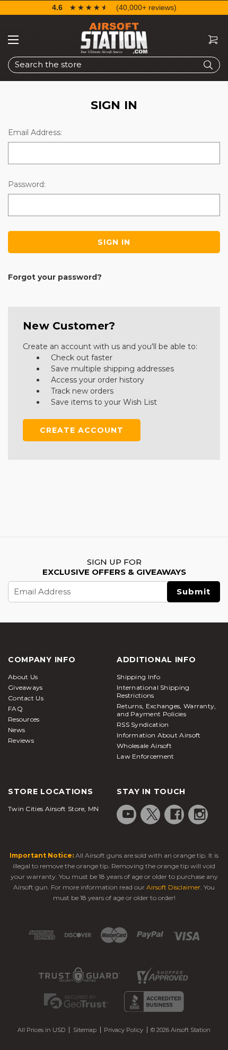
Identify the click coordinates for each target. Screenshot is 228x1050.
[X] (152, 814)
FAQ (15, 709)
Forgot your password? (55, 277)
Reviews (21, 740)
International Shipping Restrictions (153, 691)
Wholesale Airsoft (144, 746)
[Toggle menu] (13, 39)
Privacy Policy (123, 1030)
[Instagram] (199, 814)
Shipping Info (138, 677)
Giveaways (25, 687)
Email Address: (35, 132)
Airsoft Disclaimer (173, 887)
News (16, 730)
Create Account (82, 430)
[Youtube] (128, 814)
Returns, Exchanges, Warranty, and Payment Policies (166, 710)
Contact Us (25, 698)
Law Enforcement (145, 756)
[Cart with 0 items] (209, 40)
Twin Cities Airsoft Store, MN (53, 809)
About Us (23, 677)
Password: (27, 184)
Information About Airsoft (159, 735)
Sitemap (85, 1030)
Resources (24, 719)
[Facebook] (176, 814)
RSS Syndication (143, 724)
